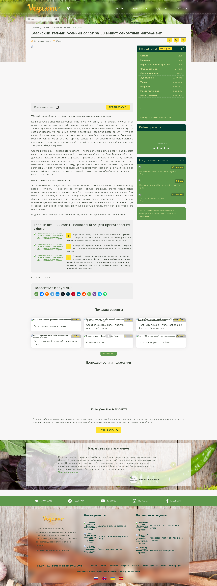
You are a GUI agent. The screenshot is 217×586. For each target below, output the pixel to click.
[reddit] (84, 294)
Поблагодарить (118, 107)
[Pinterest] (73, 294)
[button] (44, 465)
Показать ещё (108, 354)
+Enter (144, 216)
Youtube (111, 500)
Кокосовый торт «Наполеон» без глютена (160, 185)
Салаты (78, 28)
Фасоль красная (149, 73)
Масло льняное (148, 95)
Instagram (143, 500)
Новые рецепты (95, 515)
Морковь (145, 60)
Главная (35, 28)
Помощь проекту (149, 565)
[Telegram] (52, 294)
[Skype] (100, 294)
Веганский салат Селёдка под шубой (157, 171)
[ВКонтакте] (42, 294)
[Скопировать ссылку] (36, 294)
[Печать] (183, 39)
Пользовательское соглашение (92, 572)
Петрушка (145, 86)
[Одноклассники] (47, 294)
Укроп (143, 82)
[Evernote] (105, 294)
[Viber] (94, 294)
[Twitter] (63, 294)
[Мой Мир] (58, 294)
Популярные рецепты (153, 160)
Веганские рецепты (63, 28)
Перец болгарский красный (155, 64)
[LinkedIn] (79, 294)
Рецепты (137, 8)
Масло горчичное (149, 91)
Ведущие (160, 8)
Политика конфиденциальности (125, 572)
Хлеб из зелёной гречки (151, 198)
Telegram (79, 500)
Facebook (175, 500)
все (182, 160)
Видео (119, 8)
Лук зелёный (147, 78)
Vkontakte (46, 500)
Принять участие (108, 430)
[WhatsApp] (89, 294)
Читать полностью (68, 472)
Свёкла (144, 56)
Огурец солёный (149, 69)
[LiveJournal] (68, 294)
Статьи (179, 8)
